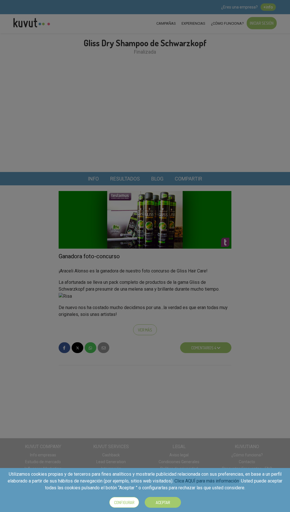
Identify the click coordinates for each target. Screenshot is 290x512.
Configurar (124, 502)
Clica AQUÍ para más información (206, 481)
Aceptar (163, 502)
